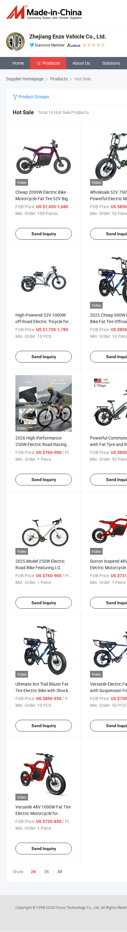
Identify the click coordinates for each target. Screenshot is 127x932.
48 (59, 871)
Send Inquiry (43, 233)
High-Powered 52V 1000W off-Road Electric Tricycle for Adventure (42, 321)
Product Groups (33, 96)
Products (51, 63)
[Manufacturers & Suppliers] (45, 12)
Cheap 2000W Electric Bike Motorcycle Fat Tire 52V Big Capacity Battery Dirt (41, 198)
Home (18, 63)
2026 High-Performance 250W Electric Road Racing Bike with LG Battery (41, 444)
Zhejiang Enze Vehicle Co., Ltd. (67, 36)
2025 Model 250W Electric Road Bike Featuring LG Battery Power (40, 567)
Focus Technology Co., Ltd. (78, 907)
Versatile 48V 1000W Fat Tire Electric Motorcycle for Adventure (43, 813)
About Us (81, 63)
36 (46, 871)
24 (33, 871)
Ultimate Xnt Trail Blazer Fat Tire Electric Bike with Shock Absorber (41, 690)
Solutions (111, 63)
